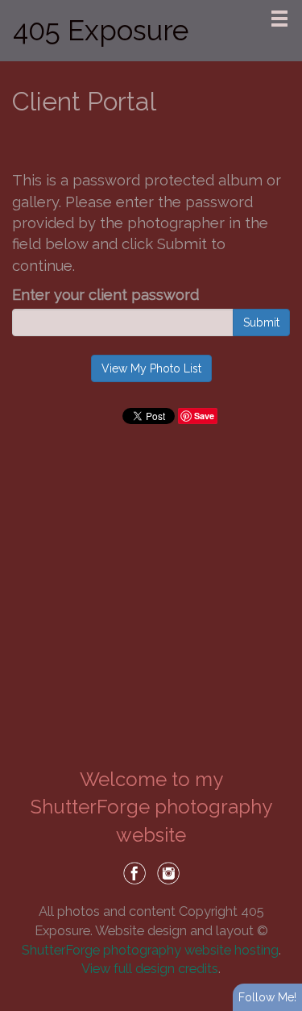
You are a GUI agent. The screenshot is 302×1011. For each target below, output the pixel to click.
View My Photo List (151, 368)
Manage (281, 8)
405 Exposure (100, 30)
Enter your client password (105, 294)
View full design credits (149, 968)
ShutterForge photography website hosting (150, 950)
